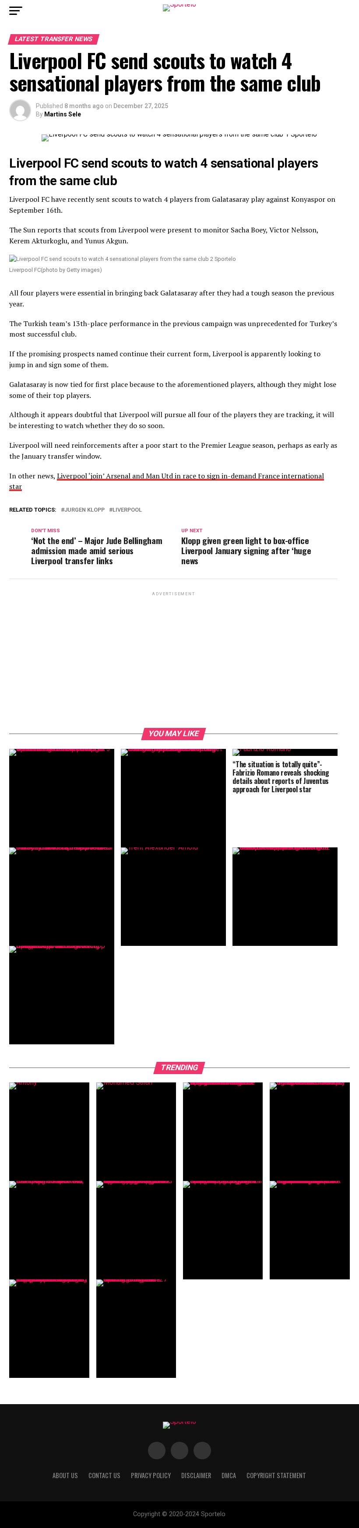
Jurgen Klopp (84, 510)
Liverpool (127, 510)
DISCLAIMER (196, 1475)
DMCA (229, 1475)
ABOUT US (65, 1475)
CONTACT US (104, 1475)
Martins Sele (62, 114)
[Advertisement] (173, 659)
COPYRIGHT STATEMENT (276, 1475)
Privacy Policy (151, 1475)
